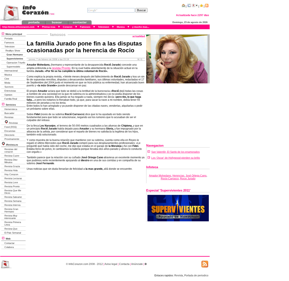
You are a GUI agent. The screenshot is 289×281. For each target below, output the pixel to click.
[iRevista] (6, 123)
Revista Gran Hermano (11, 210)
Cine (6, 78)
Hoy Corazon (11, 174)
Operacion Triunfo (16, 62)
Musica (8, 74)
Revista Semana (12, 201)
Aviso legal (111, 264)
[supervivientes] (178, 220)
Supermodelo (13, 66)
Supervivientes (15, 58)
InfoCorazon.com (78, 264)
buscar (57, 22)
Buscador (9, 113)
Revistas (9, 117)
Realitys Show (13, 50)
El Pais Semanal (12, 232)
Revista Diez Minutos (11, 161)
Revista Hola (11, 170)
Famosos (9, 42)
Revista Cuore (11, 155)
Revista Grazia (12, 166)
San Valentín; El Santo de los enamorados (175, 151)
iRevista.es (12, 144)
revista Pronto (61, 68)
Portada (8, 38)
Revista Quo (10, 228)
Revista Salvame (13, 197)
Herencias (178, 175)
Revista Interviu (12, 205)
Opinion (8, 95)
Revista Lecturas (13, 178)
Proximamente (11, 139)
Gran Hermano (15, 54)
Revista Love (11, 182)
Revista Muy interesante (10, 216)
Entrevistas (10, 91)
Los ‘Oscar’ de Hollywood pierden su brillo (175, 157)
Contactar (9, 243)
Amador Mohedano (160, 175)
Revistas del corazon (10, 150)
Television (9, 46)
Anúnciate (137, 264)
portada (34, 22)
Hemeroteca (10, 109)
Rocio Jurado (187, 178)
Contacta (124, 264)
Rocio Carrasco (170, 178)
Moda (7, 82)
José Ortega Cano (196, 175)
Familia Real (10, 99)
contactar (80, 22)
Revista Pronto (12, 186)
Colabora (9, 247)
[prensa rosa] (6, 267)
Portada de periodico (196, 275)
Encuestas (9, 131)
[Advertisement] (178, 111)
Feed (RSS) (10, 127)
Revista (178, 275)
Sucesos (9, 86)
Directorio (9, 135)
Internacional (11, 70)
